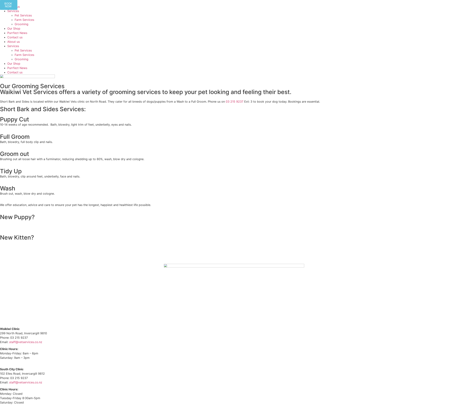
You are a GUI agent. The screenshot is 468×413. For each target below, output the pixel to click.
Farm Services (24, 20)
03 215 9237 (234, 101)
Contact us (14, 37)
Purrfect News (17, 33)
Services (13, 11)
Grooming (21, 24)
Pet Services (23, 15)
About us (13, 41)
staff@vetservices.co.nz (25, 342)
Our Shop (13, 28)
